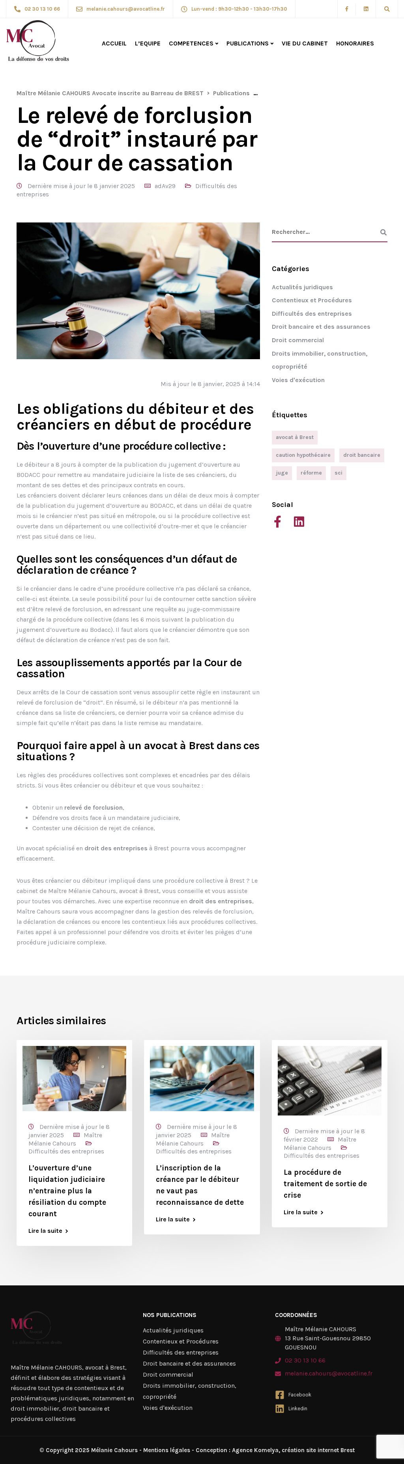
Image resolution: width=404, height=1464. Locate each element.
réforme (311, 472)
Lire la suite (45, 1231)
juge (282, 472)
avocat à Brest (295, 437)
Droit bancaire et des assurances (321, 326)
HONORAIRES (355, 43)
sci (338, 472)
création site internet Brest (317, 1450)
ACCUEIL (114, 43)
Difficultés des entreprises (312, 313)
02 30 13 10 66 (305, 1360)
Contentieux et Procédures (312, 300)
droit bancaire (361, 455)
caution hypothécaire (303, 455)
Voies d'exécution (298, 380)
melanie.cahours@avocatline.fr (328, 1373)
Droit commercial (298, 340)
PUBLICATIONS (247, 43)
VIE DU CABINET (305, 43)
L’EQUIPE (148, 43)
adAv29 (165, 186)
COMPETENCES (191, 43)
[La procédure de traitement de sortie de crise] (330, 1080)
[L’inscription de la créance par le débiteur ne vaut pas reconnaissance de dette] (202, 1078)
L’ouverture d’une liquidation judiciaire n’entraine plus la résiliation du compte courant (67, 1191)
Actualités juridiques (302, 287)
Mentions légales (166, 1450)
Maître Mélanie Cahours (65, 1139)
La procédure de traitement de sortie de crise (325, 1184)
